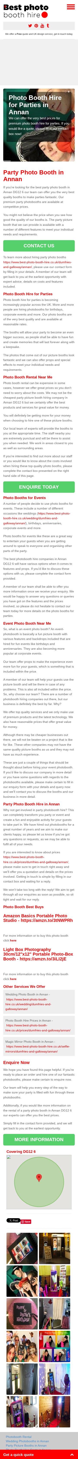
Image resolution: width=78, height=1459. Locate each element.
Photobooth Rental (18, 1437)
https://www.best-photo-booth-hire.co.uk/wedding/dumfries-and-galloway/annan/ (36, 518)
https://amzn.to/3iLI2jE (43, 958)
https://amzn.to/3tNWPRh (47, 920)
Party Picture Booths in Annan (26, 1445)
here (13, 940)
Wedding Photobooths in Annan (27, 1441)
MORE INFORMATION (39, 1139)
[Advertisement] (39, 62)
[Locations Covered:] (5, 6)
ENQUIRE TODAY (39, 487)
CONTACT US (39, 245)
